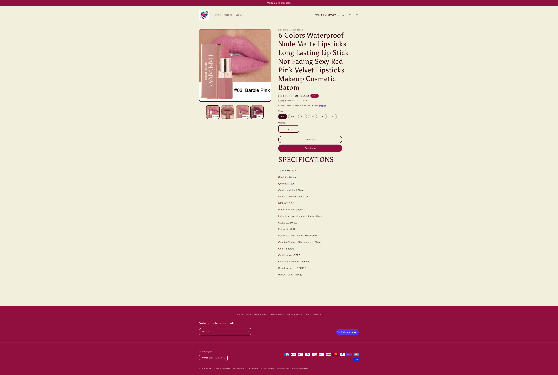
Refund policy (238, 368)
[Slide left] (202, 112)
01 (302, 116)
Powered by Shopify (222, 368)
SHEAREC (210, 368)
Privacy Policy (261, 314)
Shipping (282, 100)
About (240, 314)
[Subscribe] (248, 331)
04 (322, 116)
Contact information (300, 368)
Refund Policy (277, 314)
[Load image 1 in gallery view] (212, 112)
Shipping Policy (294, 314)
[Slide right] (268, 112)
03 (292, 116)
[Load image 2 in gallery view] (227, 112)
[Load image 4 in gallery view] (257, 112)
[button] (343, 15)
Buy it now (310, 148)
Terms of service (267, 368)
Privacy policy (252, 368)
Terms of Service (313, 314)
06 (312, 116)
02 (282, 116)
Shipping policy (283, 368)
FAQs (248, 314)
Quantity (282, 123)
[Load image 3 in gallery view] (242, 112)
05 (332, 116)
